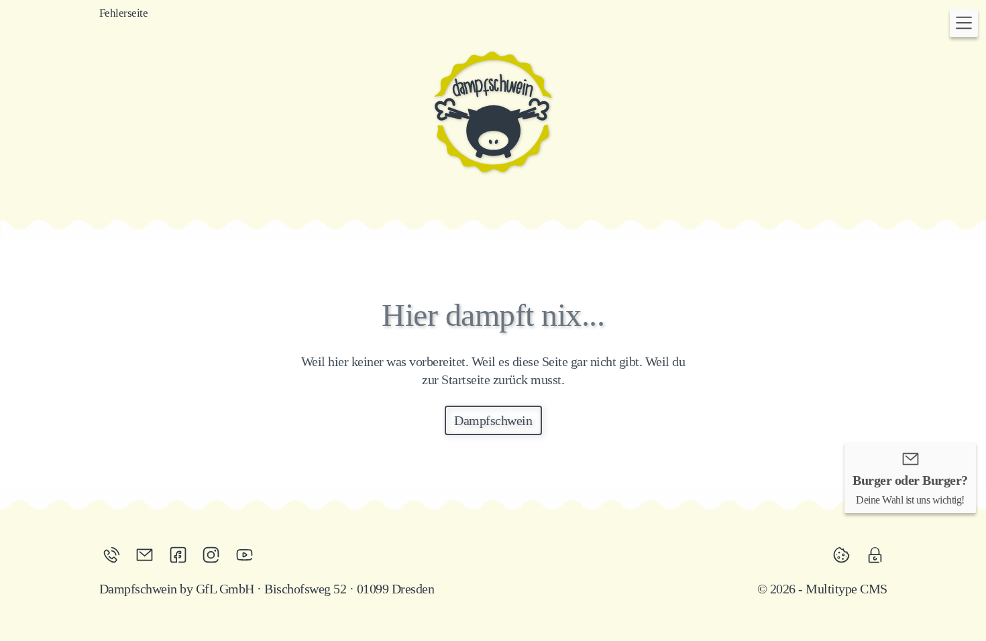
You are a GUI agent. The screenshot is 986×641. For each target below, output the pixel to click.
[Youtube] (244, 554)
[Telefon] (116, 554)
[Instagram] (215, 554)
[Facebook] (182, 554)
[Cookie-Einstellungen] (846, 554)
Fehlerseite (123, 13)
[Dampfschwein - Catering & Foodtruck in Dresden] (493, 112)
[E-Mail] (149, 554)
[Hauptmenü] (964, 23)
